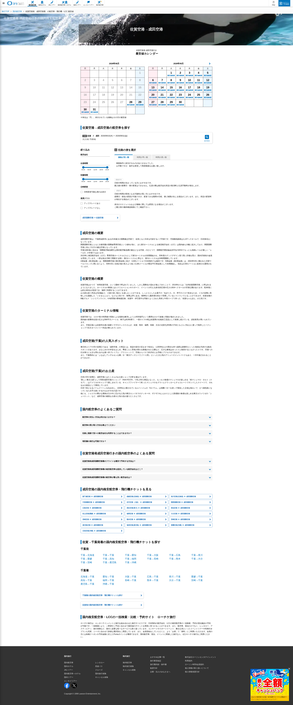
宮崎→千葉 (197, 580)
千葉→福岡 (130, 558)
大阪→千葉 (130, 576)
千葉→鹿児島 (109, 562)
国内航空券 (68, 663)
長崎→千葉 (130, 580)
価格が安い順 (123, 157)
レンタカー (99, 663)
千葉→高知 (108, 558)
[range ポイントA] (83, 167)
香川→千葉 (174, 576)
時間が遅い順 (161, 157)
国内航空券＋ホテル (72, 674)
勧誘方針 (153, 668)
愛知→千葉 (108, 576)
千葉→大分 (197, 558)
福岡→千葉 (108, 580)
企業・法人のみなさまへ (160, 672)
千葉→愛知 (130, 555)
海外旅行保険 (128, 666)
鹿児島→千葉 (87, 584)
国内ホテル (68, 666)
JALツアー (68, 670)
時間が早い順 (142, 157)
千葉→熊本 (174, 558)
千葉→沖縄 (130, 562)
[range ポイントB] (107, 167)
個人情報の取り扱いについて (197, 668)
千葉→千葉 (108, 555)
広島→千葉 (152, 576)
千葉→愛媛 (86, 558)
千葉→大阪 (152, 555)
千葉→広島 (174, 555)
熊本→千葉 (152, 580)
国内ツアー (68, 677)
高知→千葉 (86, 580)
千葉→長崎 (152, 558)
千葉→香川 (197, 555)
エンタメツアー (70, 681)
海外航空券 (127, 663)
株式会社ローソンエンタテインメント (200, 657)
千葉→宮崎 (86, 562)
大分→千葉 (174, 580)
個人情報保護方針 (192, 672)
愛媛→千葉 (197, 576)
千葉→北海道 (87, 555)
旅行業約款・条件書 (158, 664)
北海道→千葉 (87, 576)
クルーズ (99, 670)
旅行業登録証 (155, 661)
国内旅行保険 (100, 674)
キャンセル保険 (101, 677)
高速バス (99, 666)
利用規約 (188, 661)
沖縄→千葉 (108, 584)
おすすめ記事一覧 (157, 657)
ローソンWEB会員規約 (194, 664)
